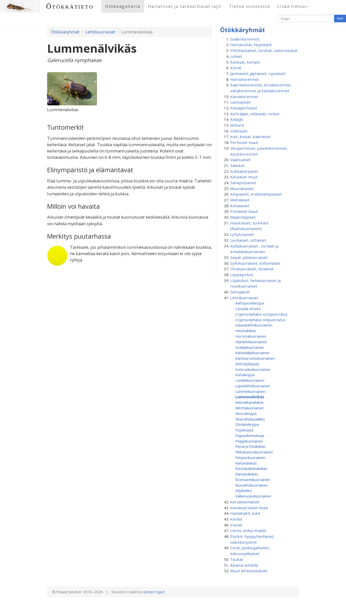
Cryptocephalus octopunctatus (261, 314)
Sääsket (237, 165)
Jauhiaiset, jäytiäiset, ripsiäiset (258, 73)
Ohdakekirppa (247, 424)
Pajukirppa (244, 429)
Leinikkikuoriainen (249, 380)
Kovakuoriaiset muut (249, 507)
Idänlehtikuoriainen (251, 341)
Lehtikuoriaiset (100, 32)
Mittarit (237, 125)
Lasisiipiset (240, 102)
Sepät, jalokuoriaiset (249, 257)
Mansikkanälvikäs (249, 402)
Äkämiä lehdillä (244, 565)
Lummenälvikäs (249, 396)
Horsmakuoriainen (250, 336)
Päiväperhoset (243, 107)
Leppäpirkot (241, 274)
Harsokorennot (244, 79)
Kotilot (236, 519)
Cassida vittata (247, 308)
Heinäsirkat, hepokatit (251, 44)
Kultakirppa (245, 374)
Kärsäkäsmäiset (244, 501)
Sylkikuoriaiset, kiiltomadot (255, 263)
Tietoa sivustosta (249, 6)
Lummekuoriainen (250, 391)
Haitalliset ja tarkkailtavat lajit (184, 6)
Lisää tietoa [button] (291, 6)
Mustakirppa (246, 413)
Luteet (236, 56)
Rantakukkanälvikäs (251, 468)
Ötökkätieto (70, 6)
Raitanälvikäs (246, 463)
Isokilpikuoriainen (249, 347)
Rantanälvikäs (246, 473)
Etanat (236, 524)
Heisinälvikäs (245, 330)
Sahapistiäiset (243, 182)
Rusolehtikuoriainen (251, 485)
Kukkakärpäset (244, 171)
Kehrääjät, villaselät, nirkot (254, 113)
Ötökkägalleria (122, 6)
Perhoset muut (244, 142)
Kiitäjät (236, 119)
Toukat (236, 559)
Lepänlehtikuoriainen (252, 385)
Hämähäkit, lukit (245, 513)
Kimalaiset (239, 205)
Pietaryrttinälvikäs (250, 446)
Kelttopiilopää (247, 363)
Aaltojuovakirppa (249, 303)
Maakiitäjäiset (243, 217)
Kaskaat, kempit (245, 62)
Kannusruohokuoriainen (255, 358)
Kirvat (235, 67)
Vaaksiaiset (240, 159)
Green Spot (154, 591)
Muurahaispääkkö (250, 419)
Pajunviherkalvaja (249, 435)
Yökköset (238, 131)
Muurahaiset (242, 188)
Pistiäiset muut (244, 211)
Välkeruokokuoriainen (253, 496)
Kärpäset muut (244, 176)
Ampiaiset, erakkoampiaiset (256, 194)
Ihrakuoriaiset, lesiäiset (252, 268)
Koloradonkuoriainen (252, 369)
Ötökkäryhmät (65, 32)
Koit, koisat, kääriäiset (250, 136)
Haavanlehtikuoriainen (253, 325)
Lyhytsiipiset (242, 234)
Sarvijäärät (240, 291)
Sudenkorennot (244, 39)
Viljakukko (243, 490)
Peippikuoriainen (249, 441)
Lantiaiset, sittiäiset (248, 240)
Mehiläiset (239, 199)
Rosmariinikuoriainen (252, 479)
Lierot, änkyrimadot (248, 530)
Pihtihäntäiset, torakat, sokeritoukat (263, 50)
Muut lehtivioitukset (248, 570)
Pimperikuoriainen (250, 457)
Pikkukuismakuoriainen (254, 451)
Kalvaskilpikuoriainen (252, 352)
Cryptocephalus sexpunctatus (260, 319)
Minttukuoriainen (249, 407)
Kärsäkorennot (244, 96)
